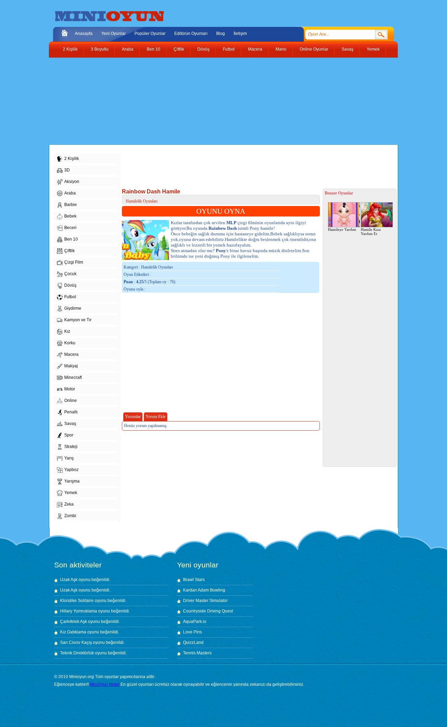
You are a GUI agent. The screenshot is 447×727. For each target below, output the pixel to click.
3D (67, 170)
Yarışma (72, 481)
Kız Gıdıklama (73, 632)
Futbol (229, 49)
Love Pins (192, 632)
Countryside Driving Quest (208, 611)
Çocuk (70, 273)
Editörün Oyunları (190, 33)
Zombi (70, 515)
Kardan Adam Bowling (204, 590)
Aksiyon (71, 181)
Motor (69, 389)
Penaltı (71, 412)
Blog (220, 33)
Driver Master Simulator (205, 600)
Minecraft (73, 377)
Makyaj (71, 366)
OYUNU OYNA (220, 211)
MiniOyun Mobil (104, 684)
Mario (281, 49)
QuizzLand (193, 642)
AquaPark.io (194, 621)
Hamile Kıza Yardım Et (371, 231)
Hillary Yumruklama (78, 611)
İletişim (240, 33)
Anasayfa (84, 33)
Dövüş (203, 49)
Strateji (71, 446)
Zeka (69, 504)
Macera (255, 49)
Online (70, 400)
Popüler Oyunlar (150, 33)
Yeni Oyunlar (113, 33)
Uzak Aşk (69, 579)
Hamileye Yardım (342, 229)
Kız (67, 331)
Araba (127, 49)
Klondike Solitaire (77, 600)
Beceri (70, 227)
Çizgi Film (73, 262)
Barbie (70, 204)
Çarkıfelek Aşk (73, 621)
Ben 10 (153, 49)
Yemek (373, 49)
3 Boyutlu (100, 49)
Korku (69, 342)
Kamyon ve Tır (77, 319)
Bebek (70, 216)
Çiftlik (179, 49)
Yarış (69, 458)
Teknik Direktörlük (77, 653)
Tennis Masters (197, 653)
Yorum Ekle (156, 416)
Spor (68, 435)
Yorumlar (133, 416)
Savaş (347, 49)
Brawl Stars (194, 579)
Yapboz (71, 469)
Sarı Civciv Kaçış (76, 642)
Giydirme (72, 308)
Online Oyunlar (314, 49)
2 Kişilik (70, 49)
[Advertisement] (218, 101)
